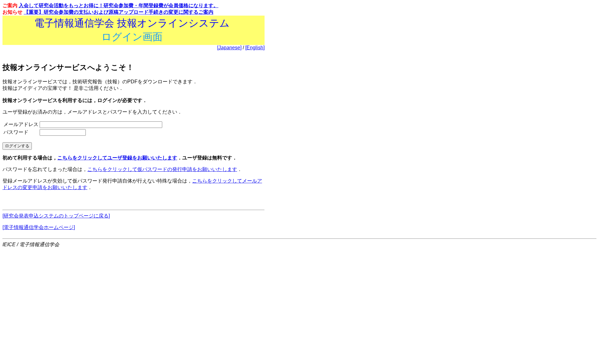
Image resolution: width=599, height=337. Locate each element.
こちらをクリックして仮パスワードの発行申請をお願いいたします (162, 169)
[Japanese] (229, 47)
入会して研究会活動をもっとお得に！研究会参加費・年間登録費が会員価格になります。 (118, 5)
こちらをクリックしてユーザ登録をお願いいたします (117, 157)
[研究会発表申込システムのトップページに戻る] (56, 215)
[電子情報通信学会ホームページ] (38, 227)
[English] (255, 47)
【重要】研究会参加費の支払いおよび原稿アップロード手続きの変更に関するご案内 (118, 12)
